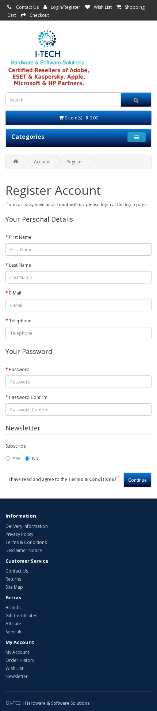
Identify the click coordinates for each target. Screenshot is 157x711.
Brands (12, 607)
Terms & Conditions (26, 542)
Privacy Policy (19, 534)
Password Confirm (28, 397)
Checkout (39, 15)
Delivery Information (26, 526)
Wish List (103, 7)
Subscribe (15, 446)
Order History (19, 660)
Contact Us (27, 7)
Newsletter (16, 676)
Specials (13, 632)
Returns (13, 579)
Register (74, 162)
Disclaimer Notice (23, 550)
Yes (16, 458)
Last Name (20, 265)
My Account (17, 652)
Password (19, 369)
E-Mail (15, 293)
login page (136, 204)
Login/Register (65, 7)
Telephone (20, 321)
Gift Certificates (21, 615)
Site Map (14, 587)
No (35, 458)
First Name (20, 237)
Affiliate (13, 624)
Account (42, 162)
